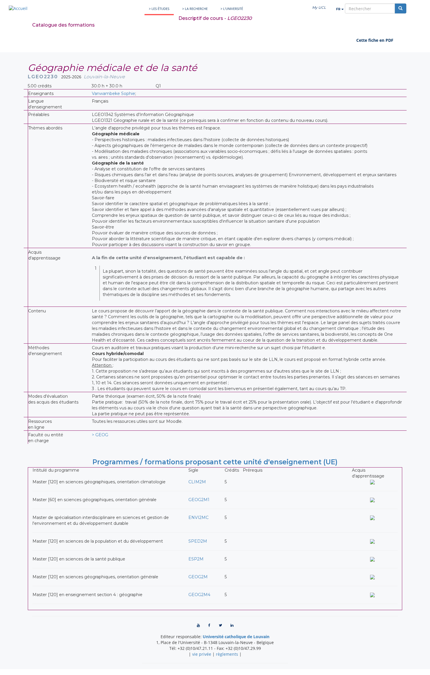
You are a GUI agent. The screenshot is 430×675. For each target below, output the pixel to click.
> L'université (232, 8)
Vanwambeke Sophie (113, 93)
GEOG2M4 (199, 594)
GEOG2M (198, 576)
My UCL (319, 7)
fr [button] (338, 9)
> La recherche (195, 8)
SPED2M (197, 541)
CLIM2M (197, 481)
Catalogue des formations (63, 25)
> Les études (159, 8)
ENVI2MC (198, 517)
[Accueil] (18, 8)
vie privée (201, 654)
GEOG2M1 (198, 499)
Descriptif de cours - (215, 18)
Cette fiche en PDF (374, 40)
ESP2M (196, 559)
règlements (227, 654)
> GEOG (100, 434)
